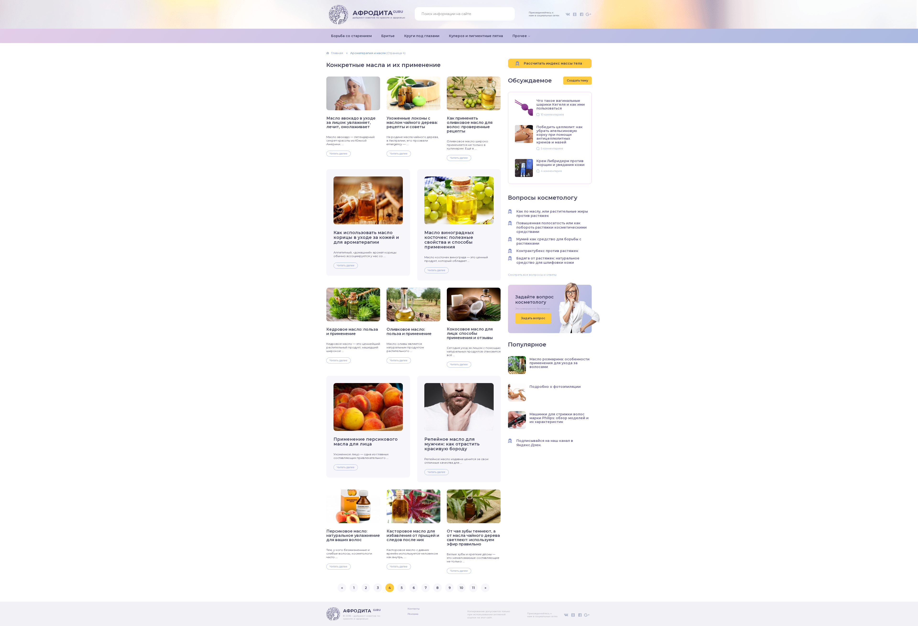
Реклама (413, 613)
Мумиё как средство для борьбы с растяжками (548, 241)
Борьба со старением (351, 36)
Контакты (414, 608)
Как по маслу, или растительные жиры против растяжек (552, 213)
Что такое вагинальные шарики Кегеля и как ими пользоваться (560, 104)
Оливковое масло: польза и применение (409, 331)
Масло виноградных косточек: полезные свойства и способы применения (449, 239)
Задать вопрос (533, 318)
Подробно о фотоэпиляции (555, 387)
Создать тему (577, 80)
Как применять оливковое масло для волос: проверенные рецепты (469, 124)
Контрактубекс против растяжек (547, 251)
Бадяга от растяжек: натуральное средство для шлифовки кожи (547, 260)
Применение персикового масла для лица (365, 441)
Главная (337, 53)
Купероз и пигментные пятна (476, 36)
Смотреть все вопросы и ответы (532, 274)
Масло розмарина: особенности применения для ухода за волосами (560, 363)
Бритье (388, 36)
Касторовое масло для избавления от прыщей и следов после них (413, 535)
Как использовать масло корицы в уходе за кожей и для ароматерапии (366, 237)
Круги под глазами (421, 36)
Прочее (520, 36)
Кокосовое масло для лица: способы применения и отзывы (470, 333)
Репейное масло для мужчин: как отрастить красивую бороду (452, 444)
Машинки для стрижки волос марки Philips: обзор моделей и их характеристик (559, 418)
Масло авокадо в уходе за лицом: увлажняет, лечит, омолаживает (351, 122)
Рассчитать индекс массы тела (553, 63)
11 (473, 588)
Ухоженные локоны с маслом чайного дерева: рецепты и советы (412, 122)
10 (461, 588)
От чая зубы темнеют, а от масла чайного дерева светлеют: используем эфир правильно (473, 537)
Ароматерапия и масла (368, 53)
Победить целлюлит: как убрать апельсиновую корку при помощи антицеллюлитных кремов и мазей (559, 134)
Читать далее (338, 153)
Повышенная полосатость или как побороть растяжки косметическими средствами (551, 227)
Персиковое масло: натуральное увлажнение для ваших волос (353, 535)
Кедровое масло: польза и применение (352, 331)
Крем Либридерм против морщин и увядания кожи (560, 163)
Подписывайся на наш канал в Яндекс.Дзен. (544, 443)
